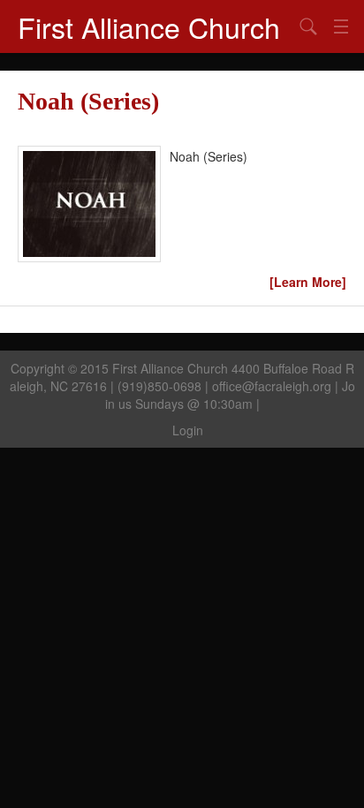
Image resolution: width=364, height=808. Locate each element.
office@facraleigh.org (271, 386)
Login (187, 430)
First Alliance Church (149, 26)
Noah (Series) (88, 101)
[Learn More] (307, 282)
